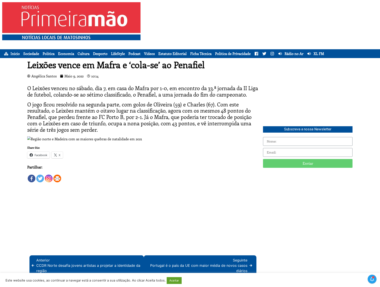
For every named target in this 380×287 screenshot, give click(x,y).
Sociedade (31, 53)
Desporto (100, 53)
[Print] (57, 176)
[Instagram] (49, 176)
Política (49, 53)
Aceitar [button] (174, 280)
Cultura (84, 53)
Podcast (134, 53)
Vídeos (149, 53)
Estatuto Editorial (172, 53)
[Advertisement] (266, 33)
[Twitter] (40, 176)
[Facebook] (31, 176)
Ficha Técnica (201, 53)
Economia (66, 53)
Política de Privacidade (233, 53)
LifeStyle (118, 53)
